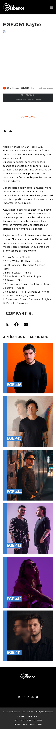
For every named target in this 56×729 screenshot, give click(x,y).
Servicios (33, 716)
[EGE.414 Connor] (28, 474)
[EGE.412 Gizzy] (28, 581)
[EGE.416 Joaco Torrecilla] (28, 367)
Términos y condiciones (28, 724)
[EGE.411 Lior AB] (28, 635)
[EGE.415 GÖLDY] (28, 421)
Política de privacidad (28, 720)
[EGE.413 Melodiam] (28, 528)
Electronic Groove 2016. (23, 712)
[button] (51, 7)
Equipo (21, 716)
